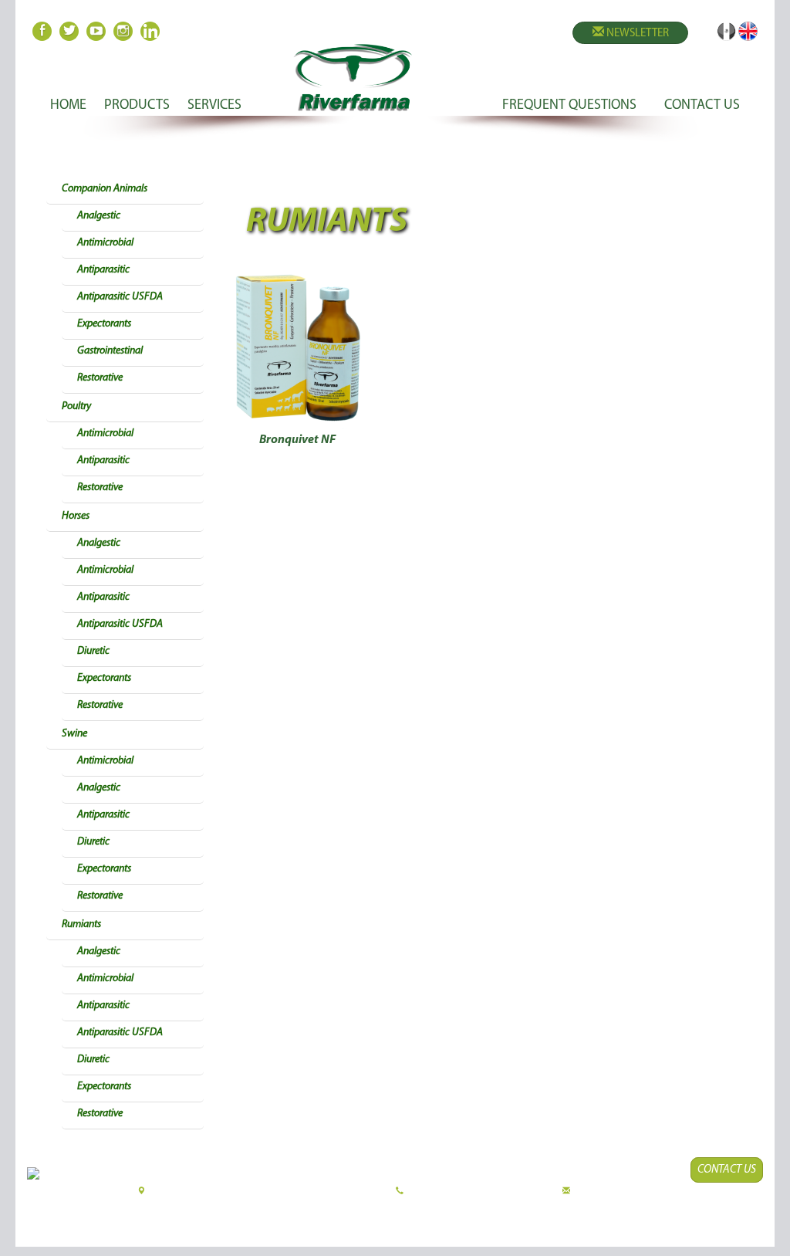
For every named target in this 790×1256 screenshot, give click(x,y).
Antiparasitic (103, 270)
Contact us (702, 106)
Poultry (76, 406)
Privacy (522, 1214)
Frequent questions (569, 106)
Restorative (100, 378)
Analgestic (98, 216)
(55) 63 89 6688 (480, 1191)
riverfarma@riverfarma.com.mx (619, 1191)
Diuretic (93, 651)
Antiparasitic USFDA (120, 297)
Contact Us (726, 1170)
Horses (75, 516)
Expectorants (104, 324)
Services (214, 106)
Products (137, 106)
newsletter (636, 33)
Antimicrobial (105, 243)
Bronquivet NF (297, 440)
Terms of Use (473, 1214)
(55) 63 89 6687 (429, 1191)
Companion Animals (104, 189)
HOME (68, 106)
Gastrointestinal (110, 351)
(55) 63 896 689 (531, 1191)
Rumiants (81, 924)
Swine (74, 734)
